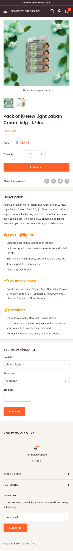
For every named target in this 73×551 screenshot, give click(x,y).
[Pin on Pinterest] (53, 181)
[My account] (59, 11)
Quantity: (9, 154)
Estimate (14, 411)
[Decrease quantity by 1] (20, 154)
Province (9, 373)
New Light (10, 130)
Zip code (9, 389)
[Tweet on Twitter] (60, 181)
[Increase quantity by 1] (41, 154)
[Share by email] (66, 181)
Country (8, 357)
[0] (66, 11)
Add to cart (36, 167)
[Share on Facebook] (46, 181)
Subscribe (15, 527)
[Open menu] (5, 11)
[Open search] (52, 11)
